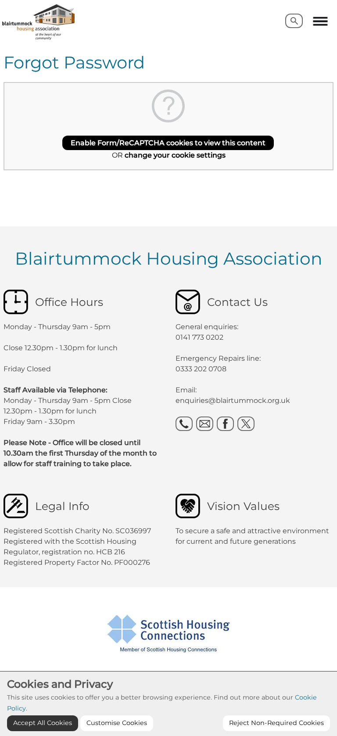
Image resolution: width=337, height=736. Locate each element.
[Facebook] (225, 423)
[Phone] (184, 423)
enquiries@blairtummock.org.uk (234, 400)
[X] (246, 423)
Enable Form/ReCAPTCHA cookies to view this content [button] (168, 143)
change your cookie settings (175, 155)
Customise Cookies (116, 723)
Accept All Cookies (42, 723)
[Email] (204, 423)
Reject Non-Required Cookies (276, 723)
